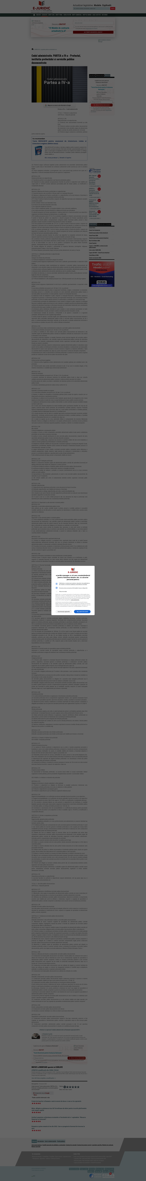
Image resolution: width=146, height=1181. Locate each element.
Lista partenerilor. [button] (75, 600)
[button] (73, 591)
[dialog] (73, 590)
